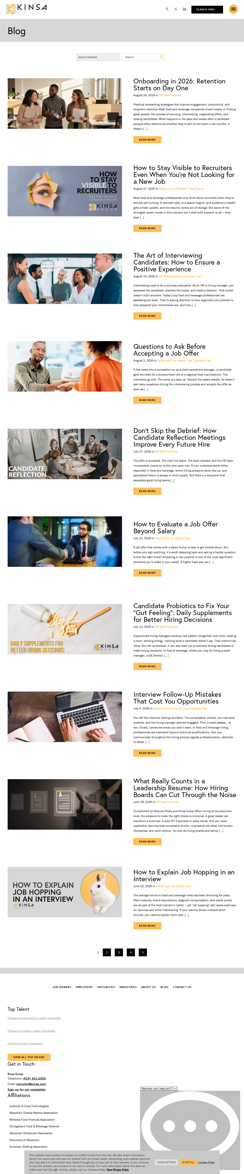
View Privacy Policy (118, 1169)
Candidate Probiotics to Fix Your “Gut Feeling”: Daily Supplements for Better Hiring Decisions (182, 612)
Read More (147, 139)
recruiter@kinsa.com (31, 1084)
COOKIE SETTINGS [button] (166, 1162)
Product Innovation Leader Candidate (31, 1031)
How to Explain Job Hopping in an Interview (184, 875)
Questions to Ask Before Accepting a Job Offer (169, 349)
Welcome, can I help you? (156, 1088)
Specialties (106, 987)
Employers (84, 987)
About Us (148, 987)
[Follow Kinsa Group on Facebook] (168, 8)
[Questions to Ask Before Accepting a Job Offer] (65, 373)
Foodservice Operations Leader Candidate (34, 1018)
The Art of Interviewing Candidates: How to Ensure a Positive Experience (176, 262)
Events (199, 188)
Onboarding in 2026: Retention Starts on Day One (179, 84)
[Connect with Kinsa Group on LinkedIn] (184, 8)
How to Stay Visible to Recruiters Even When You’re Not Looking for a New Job (183, 174)
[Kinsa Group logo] (26, 9)
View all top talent (29, 1057)
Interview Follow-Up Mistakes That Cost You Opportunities (177, 697)
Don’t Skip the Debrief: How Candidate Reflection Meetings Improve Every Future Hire (179, 437)
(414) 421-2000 (34, 1078)
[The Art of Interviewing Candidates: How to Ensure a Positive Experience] (65, 286)
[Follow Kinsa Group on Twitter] (177, 8)
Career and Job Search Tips (176, 188)
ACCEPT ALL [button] (188, 1162)
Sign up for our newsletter (27, 1089)
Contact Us (182, 987)
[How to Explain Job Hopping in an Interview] (65, 899)
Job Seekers (61, 987)
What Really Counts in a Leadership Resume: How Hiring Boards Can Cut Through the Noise (184, 787)
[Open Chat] (190, 1130)
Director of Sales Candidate (25, 1043)
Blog (165, 987)
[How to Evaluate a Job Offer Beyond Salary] (65, 548)
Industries (128, 987)
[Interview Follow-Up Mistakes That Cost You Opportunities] (65, 724)
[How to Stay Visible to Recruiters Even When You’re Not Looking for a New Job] (65, 198)
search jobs (205, 9)
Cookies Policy (206, 1162)
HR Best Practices (170, 95)
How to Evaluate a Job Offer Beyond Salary (175, 527)
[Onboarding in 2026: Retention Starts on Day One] (65, 110)
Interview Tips (192, 276)
